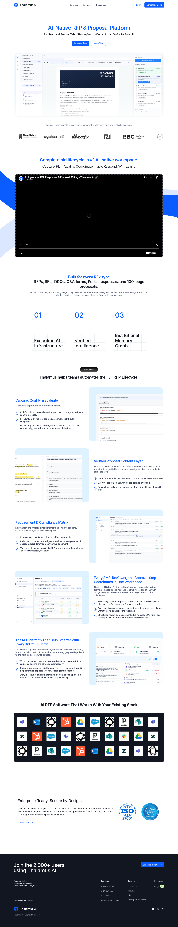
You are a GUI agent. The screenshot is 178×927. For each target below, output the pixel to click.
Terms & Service (143, 915)
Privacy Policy (158, 915)
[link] (16, 5)
